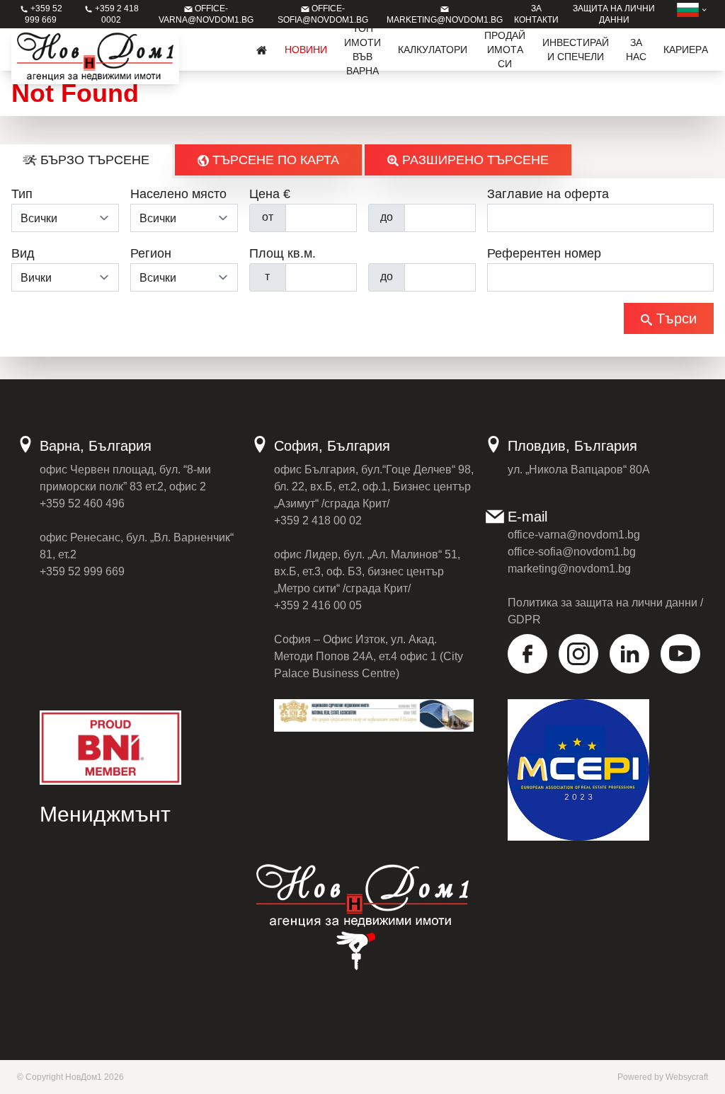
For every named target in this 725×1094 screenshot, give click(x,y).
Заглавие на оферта (548, 194)
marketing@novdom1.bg (569, 569)
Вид (23, 253)
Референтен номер (544, 253)
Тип (22, 194)
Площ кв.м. (282, 253)
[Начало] (262, 49)
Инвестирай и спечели (575, 49)
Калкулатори (432, 49)
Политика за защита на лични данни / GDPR (605, 611)
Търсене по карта (274, 160)
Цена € (269, 194)
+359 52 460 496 (82, 503)
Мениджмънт (105, 814)
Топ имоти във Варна (362, 49)
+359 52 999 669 (82, 571)
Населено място (178, 194)
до (386, 217)
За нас (636, 49)
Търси (674, 318)
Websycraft (687, 1077)
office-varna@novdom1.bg (574, 535)
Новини (306, 49)
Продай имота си (504, 49)
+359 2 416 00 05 (318, 605)
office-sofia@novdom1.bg (572, 552)
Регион (150, 253)
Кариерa (685, 49)
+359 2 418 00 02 (318, 520)
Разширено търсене (474, 160)
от (267, 217)
